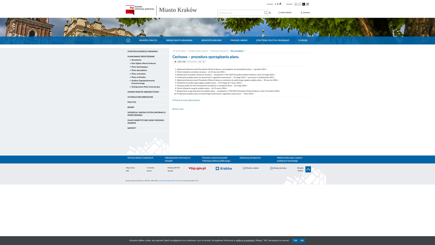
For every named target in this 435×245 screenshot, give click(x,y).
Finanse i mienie (238, 40)
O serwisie (150, 168)
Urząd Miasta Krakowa (179, 40)
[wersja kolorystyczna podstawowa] (296, 4)
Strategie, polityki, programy (273, 40)
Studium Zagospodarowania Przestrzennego (143, 82)
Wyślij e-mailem (252, 168)
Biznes (131, 107)
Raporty (132, 128)
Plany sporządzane (139, 70)
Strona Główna (181, 51)
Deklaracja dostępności (250, 158)
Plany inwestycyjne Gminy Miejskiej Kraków (146, 121)
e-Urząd (302, 40)
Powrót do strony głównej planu (187, 100)
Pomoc (149, 171)
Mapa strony (130, 168)
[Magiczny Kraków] (227, 169)
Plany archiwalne (139, 77)
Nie (302, 240)
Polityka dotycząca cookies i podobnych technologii (290, 159)
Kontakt (170, 171)
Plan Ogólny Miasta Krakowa (144, 63)
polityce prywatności (245, 241)
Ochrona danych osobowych (140, 158)
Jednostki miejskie (211, 40)
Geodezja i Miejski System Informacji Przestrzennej (147, 114)
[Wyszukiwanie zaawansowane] (270, 13)
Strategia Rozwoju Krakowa (143, 51)
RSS (127, 171)
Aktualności (136, 60)
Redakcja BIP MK (174, 168)
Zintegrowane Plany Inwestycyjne (146, 87)
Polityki (132, 102)
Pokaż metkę (179, 109)
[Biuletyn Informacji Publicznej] (200, 169)
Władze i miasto (148, 40)
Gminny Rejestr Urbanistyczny (143, 92)
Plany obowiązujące (140, 67)
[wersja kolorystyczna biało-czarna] (300, 4)
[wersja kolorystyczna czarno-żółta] (303, 4)
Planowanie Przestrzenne (141, 57)
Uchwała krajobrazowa (140, 97)
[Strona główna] (129, 40)
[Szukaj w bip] (265, 13)
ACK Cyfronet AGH (178, 180)
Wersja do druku (279, 168)
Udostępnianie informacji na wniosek (177, 159)
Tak (295, 240)
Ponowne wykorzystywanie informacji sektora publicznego (216, 159)
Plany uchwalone (139, 74)
